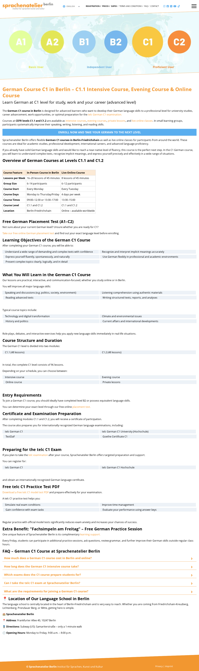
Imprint (169, 666)
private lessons (116, 120)
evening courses (96, 120)
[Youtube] (175, 6)
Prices (105, 6)
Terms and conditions (130, 6)
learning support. (89, 534)
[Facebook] (168, 6)
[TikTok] (179, 6)
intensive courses (76, 120)
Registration (93, 6)
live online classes (142, 120)
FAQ (146, 6)
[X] (171, 6)
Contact (154, 6)
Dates (114, 6)
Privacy (159, 666)
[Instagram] (164, 6)
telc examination (38, 455)
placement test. (81, 407)
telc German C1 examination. (105, 114)
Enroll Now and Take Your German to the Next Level (99, 132)
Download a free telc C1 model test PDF (25, 492)
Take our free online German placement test (28, 233)
